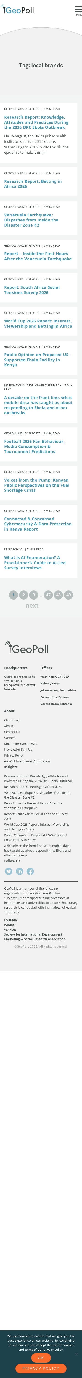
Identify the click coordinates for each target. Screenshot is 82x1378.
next (32, 605)
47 (48, 594)
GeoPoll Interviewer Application (27, 761)
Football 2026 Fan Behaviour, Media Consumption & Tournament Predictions (34, 446)
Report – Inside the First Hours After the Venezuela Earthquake (38, 256)
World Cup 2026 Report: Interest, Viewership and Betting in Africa (38, 323)
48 (58, 594)
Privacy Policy (13, 755)
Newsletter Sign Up (18, 749)
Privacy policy (41, 1368)
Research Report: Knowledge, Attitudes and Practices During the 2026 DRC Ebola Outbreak (36, 122)
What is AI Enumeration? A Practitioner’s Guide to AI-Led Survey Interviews (35, 562)
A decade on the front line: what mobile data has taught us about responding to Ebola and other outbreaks (38, 405)
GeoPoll (22, 946)
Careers (9, 738)
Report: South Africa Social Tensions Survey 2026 (32, 290)
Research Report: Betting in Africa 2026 (33, 184)
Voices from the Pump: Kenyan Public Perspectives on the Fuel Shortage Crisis (37, 485)
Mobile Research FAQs (20, 743)
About (8, 726)
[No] (76, 1354)
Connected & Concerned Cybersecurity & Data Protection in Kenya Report (38, 524)
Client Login (12, 720)
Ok (41, 1358)
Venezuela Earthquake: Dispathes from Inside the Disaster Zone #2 (31, 220)
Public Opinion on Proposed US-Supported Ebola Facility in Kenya (37, 359)
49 (68, 594)
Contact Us (12, 732)
